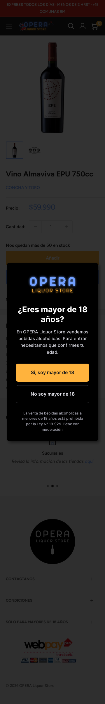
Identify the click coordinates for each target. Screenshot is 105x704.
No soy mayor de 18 (53, 394)
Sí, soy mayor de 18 (52, 372)
